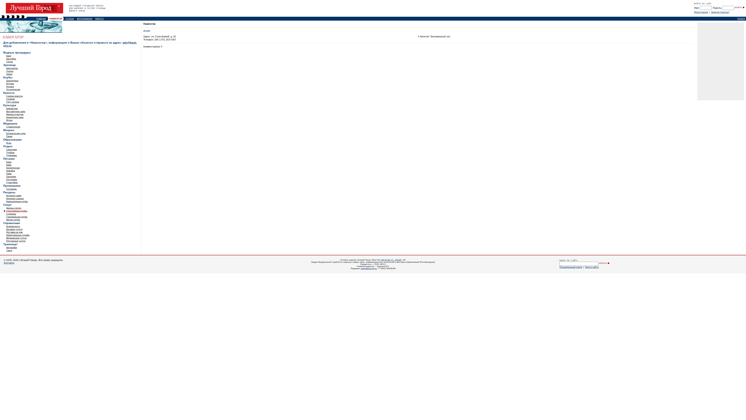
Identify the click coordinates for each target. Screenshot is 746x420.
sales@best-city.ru (369, 268)
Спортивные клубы (16, 211)
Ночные (10, 86)
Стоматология (13, 127)
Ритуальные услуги (15, 241)
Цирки (9, 74)
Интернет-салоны (15, 198)
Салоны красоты (14, 96)
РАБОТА (99, 19)
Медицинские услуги (16, 238)
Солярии (10, 99)
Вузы (8, 143)
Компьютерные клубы (17, 201)
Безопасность (13, 226)
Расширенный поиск (571, 267)
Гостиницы (11, 189)
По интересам (13, 89)
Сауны (9, 61)
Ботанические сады (16, 133)
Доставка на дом (14, 232)
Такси (9, 250)
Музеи (9, 120)
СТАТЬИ (69, 19)
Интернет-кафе (13, 195)
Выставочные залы (15, 111)
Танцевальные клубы (16, 217)
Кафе (8, 165)
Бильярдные (12, 81)
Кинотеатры (12, 68)
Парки (9, 136)
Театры (9, 71)
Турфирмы (11, 155)
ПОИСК (741, 19)
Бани (8, 56)
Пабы (9, 173)
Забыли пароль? (720, 12)
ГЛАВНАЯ (41, 19)
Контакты (9, 263)
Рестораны (11, 179)
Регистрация (701, 12)
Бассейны (11, 59)
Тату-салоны (12, 102)
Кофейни (10, 171)
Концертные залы (15, 117)
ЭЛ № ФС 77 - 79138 (391, 260)
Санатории (11, 149)
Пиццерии (11, 176)
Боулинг (10, 83)
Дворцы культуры (15, 114)
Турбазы (10, 152)
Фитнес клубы (13, 220)
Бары (8, 162)
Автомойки (11, 247)
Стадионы (11, 214)
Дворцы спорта (13, 208)
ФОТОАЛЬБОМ (84, 19)
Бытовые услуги (14, 229)
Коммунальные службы (18, 235)
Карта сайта (592, 267)
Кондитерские (13, 168)
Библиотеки (12, 108)
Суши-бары (12, 182)
